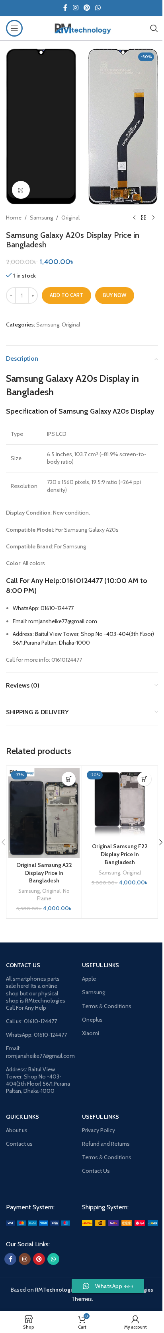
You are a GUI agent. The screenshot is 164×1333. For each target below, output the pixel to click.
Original (70, 217)
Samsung (41, 217)
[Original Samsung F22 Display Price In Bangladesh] (119, 803)
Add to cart (66, 295)
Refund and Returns (106, 1143)
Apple (89, 978)
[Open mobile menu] (14, 28)
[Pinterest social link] (86, 8)
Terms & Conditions (106, 1006)
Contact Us (96, 1170)
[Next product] (153, 217)
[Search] (154, 28)
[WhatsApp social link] (98, 8)
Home (13, 217)
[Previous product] (134, 217)
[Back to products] (143, 217)
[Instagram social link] (75, 8)
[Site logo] (82, 27)
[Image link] (38, 1222)
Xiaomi (90, 1033)
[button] (69, 779)
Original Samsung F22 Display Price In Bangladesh (120, 854)
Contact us (19, 1143)
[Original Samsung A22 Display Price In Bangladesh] (44, 813)
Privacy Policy (98, 1130)
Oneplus (92, 1019)
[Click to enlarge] (21, 190)
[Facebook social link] (65, 8)
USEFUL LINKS (100, 1116)
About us (16, 1130)
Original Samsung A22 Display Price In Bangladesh (44, 872)
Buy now (114, 295)
